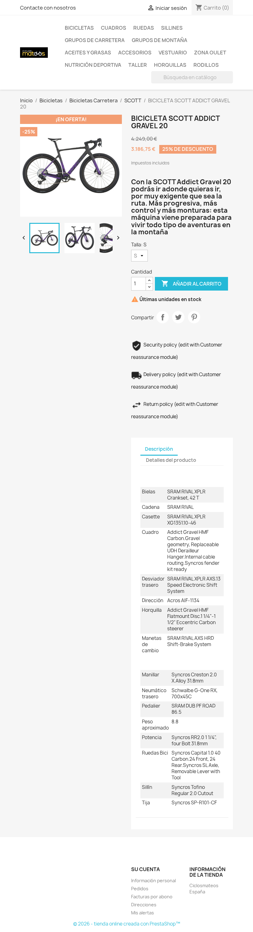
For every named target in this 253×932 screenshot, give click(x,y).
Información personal (153, 880)
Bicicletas (79, 27)
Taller (137, 65)
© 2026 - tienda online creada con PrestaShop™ (126, 924)
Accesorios (134, 52)
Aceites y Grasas (88, 52)
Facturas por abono (151, 897)
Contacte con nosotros (48, 7)
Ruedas (143, 27)
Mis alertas (142, 913)
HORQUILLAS (170, 65)
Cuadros (113, 27)
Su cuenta (145, 869)
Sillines (172, 27)
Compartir (162, 317)
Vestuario (173, 52)
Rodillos (206, 65)
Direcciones (143, 905)
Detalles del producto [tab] (171, 460)
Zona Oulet (210, 52)
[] (230, 81)
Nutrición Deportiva (93, 65)
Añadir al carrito (191, 283)
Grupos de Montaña (159, 40)
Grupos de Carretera (95, 40)
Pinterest (194, 317)
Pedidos (139, 889)
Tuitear (178, 317)
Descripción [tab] (159, 449)
